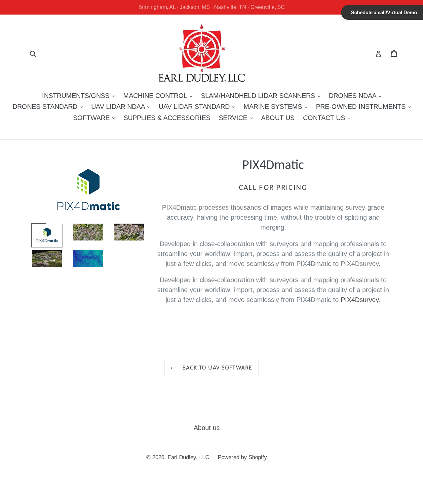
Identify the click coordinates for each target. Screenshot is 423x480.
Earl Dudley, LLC (188, 457)
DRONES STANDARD (49, 106)
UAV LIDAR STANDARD (198, 106)
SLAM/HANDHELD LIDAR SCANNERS (262, 95)
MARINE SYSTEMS (277, 106)
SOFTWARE (95, 117)
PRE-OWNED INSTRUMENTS (365, 106)
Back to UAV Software (216, 368)
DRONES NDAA (357, 95)
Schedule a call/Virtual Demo (384, 12)
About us (207, 427)
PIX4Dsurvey (360, 299)
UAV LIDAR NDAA (122, 106)
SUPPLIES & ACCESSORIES (167, 117)
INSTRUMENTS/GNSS (80, 95)
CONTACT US (328, 117)
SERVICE (237, 117)
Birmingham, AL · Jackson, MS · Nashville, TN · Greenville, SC (211, 7)
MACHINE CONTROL (159, 95)
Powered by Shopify (242, 457)
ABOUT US (277, 117)
